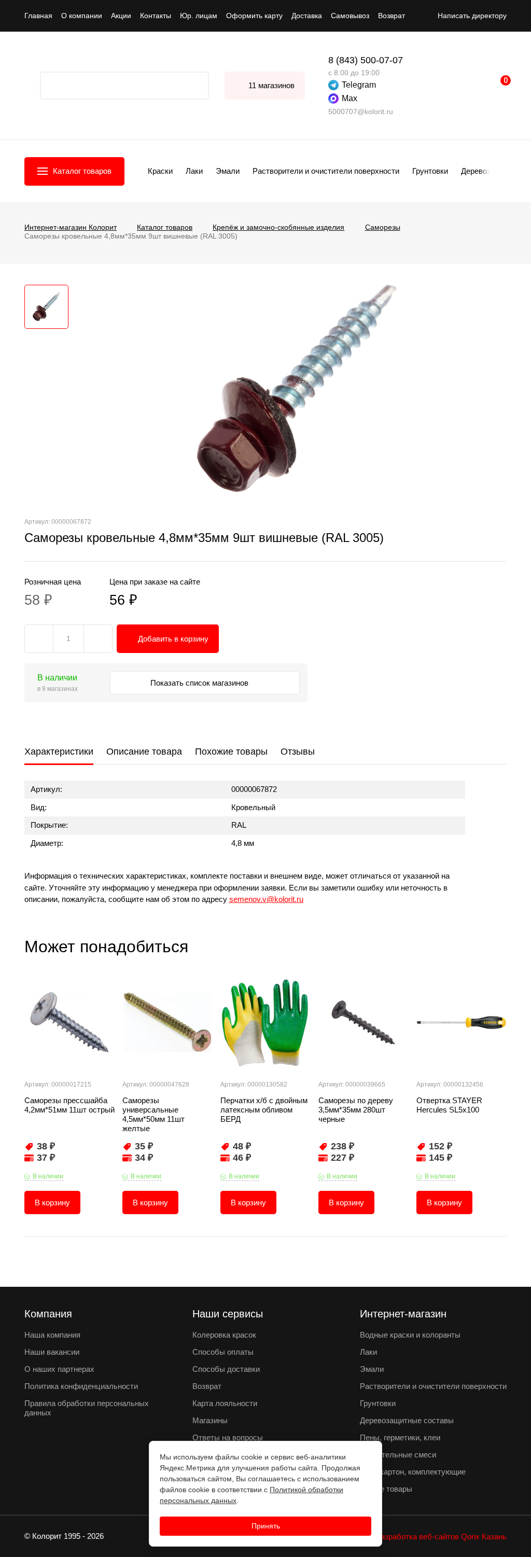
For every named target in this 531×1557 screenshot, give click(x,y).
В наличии (48, 1176)
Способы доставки (226, 1369)
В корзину (52, 1202)
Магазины (210, 1420)
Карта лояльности (224, 1403)
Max (349, 98)
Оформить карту (254, 15)
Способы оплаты (223, 1351)
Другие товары (386, 1488)
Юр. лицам (198, 15)
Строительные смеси (398, 1454)
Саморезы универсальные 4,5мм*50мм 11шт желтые (153, 1114)
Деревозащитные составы (407, 1420)
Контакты (155, 15)
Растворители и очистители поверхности (326, 170)
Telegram (359, 84)
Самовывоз (350, 15)
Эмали (228, 170)
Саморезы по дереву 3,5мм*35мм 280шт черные (355, 1109)
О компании (81, 15)
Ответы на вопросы (227, 1437)
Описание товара (144, 751)
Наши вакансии (51, 1351)
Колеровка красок (224, 1334)
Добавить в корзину (173, 638)
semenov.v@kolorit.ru (266, 899)
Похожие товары (231, 751)
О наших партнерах (59, 1369)
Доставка (306, 15)
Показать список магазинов (200, 682)
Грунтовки (430, 170)
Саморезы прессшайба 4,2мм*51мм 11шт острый (69, 1105)
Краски (160, 170)
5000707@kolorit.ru (360, 111)
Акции (121, 15)
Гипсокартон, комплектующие (413, 1471)
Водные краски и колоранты (410, 1334)
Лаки (194, 170)
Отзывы (298, 751)
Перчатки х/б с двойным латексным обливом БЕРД (264, 1109)
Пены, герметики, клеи (400, 1437)
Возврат (391, 15)
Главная (38, 15)
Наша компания (52, 1334)
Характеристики (58, 751)
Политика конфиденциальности (81, 1386)
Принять (265, 1526)
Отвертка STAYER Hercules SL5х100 (449, 1105)
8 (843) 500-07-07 (365, 60)
